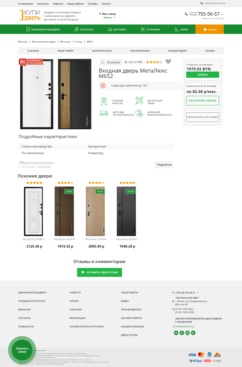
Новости (58, 3)
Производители (131, 309)
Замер (184, 29)
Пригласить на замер (202, 117)
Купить (203, 74)
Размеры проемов (132, 326)
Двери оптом (129, 335)
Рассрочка (86, 29)
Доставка (119, 29)
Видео (125, 301)
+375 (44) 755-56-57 (185, 292)
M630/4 (64, 239)
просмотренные (140, 50)
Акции (212, 29)
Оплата (106, 3)
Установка (153, 29)
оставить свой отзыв (102, 272)
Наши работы (75, 3)
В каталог (33, 50)
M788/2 (33, 239)
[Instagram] (186, 333)
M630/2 (126, 239)
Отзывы (93, 3)
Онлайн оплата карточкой (86, 326)
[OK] (191, 333)
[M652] (55, 94)
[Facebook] (180, 333)
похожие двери (177, 50)
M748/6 (95, 239)
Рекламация (77, 318)
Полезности (26, 326)
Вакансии (24, 309)
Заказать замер (22, 350)
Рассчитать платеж (202, 100)
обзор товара (66, 50)
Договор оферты (131, 318)
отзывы (210, 50)
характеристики (102, 50)
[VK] (174, 333)
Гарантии (76, 309)
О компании (25, 3)
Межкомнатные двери (45, 29)
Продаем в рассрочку (31, 301)
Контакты (43, 3)
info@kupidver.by (214, 3)
